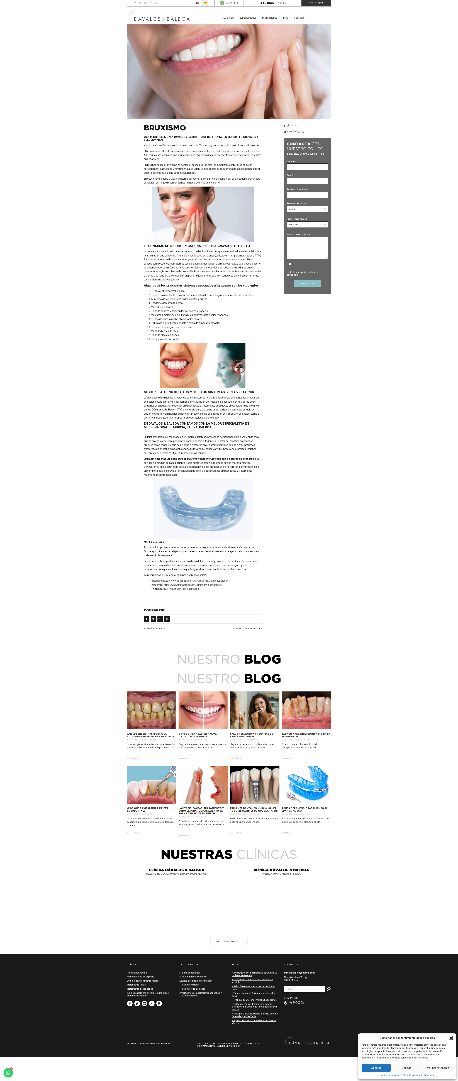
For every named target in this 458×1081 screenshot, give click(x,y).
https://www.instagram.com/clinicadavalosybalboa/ (193, 584)
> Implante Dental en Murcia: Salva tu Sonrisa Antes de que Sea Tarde (255, 1015)
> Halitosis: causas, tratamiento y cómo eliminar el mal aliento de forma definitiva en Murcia (254, 1007)
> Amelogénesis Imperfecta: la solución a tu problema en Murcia (254, 974)
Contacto (299, 17)
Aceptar (376, 1068)
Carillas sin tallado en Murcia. (245, 628)
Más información (229, 941)
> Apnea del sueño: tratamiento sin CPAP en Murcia (254, 1022)
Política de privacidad (411, 1075)
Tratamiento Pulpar (136, 984)
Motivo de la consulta (298, 235)
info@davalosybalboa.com (299, 972)
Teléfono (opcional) (297, 189)
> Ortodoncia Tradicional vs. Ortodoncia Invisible (252, 981)
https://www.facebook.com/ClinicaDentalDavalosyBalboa (194, 580)
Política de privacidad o (225, 1044)
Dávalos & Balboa (160, 145)
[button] (451, 1038)
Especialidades (248, 17)
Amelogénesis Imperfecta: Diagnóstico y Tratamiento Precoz (148, 994)
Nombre (291, 161)
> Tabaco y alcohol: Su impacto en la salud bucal (254, 994)
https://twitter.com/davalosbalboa (179, 588)
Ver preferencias (438, 1068)
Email (290, 175)
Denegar (407, 1068)
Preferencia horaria (297, 219)
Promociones (269, 17)
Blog (285, 17)
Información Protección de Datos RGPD (218, 1046)
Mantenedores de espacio (140, 976)
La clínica (228, 17)
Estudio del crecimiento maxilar (143, 980)
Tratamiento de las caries (140, 988)
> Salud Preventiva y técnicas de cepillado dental (253, 987)
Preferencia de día (296, 203)
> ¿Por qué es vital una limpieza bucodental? (254, 1000)
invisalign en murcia (155, 628)
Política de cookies (389, 1075)
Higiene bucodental (137, 972)
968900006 (280, 3)
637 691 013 (232, 3)
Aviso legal (428, 1075)
